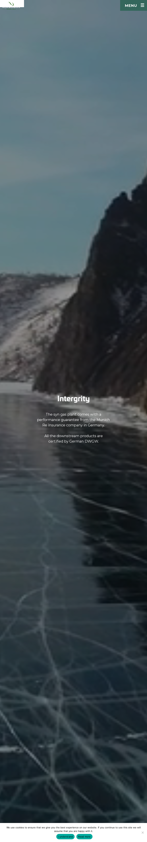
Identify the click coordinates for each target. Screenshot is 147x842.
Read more (84, 836)
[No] (142, 832)
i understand (65, 836)
